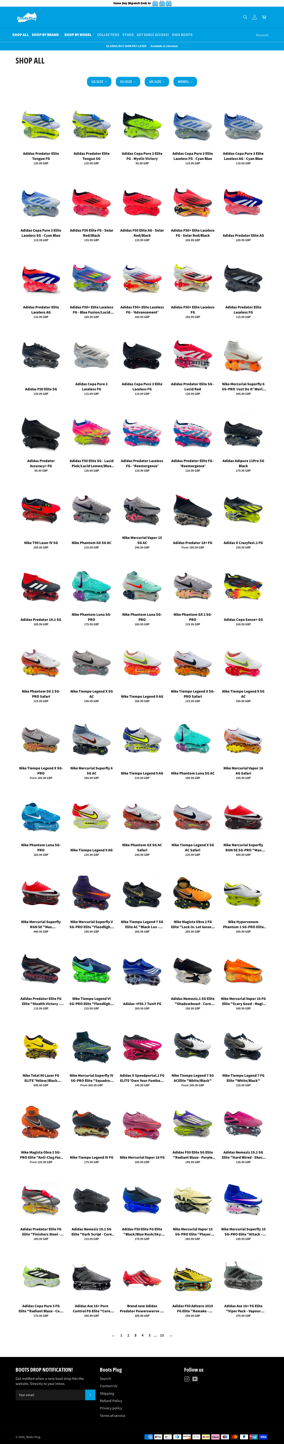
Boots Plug (33, 1437)
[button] (99, 81)
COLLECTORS (108, 35)
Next (2, 46)
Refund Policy (111, 1401)
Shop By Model (78, 35)
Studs (128, 35)
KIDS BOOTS (182, 35)
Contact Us (108, 1386)
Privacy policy (111, 1408)
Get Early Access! (153, 35)
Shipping (107, 1393)
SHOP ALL (20, 35)
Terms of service (112, 1415)
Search (105, 1378)
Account (262, 35)
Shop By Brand (45, 35)
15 (162, 1335)
